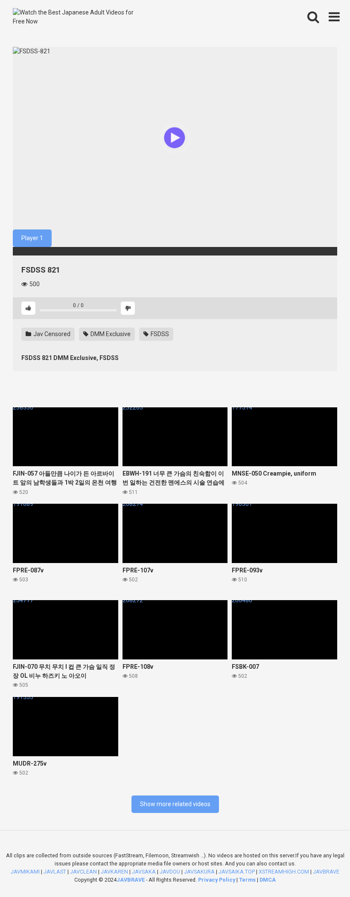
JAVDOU (170, 871)
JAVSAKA (144, 871)
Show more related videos (175, 804)
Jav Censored (51, 334)
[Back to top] (321, 871)
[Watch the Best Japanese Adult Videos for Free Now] (77, 17)
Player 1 (32, 238)
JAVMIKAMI (25, 871)
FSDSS (159, 334)
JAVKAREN (114, 871)
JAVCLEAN (83, 871)
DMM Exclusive (110, 334)
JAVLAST (55, 871)
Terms (248, 880)
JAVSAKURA (199, 871)
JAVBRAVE (131, 880)
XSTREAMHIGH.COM (284, 871)
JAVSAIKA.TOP (237, 871)
